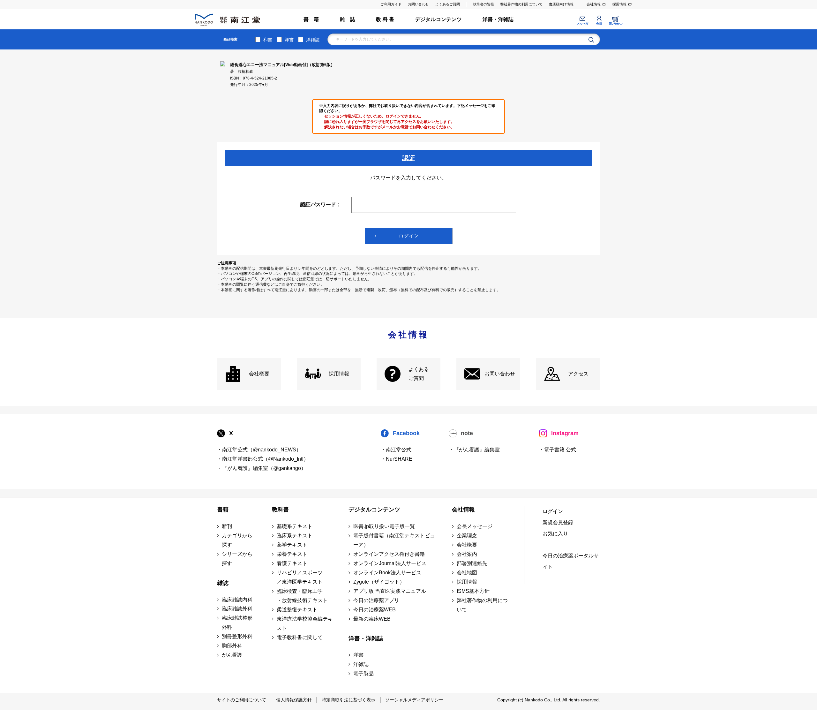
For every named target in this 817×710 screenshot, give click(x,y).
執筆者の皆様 (483, 4)
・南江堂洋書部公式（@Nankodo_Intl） (263, 459)
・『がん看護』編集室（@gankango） (261, 468)
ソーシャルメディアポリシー (414, 699)
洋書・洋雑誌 (498, 19)
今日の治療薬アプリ (376, 600)
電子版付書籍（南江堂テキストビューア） (394, 540)
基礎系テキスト (294, 526)
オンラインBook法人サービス (387, 572)
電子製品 (363, 673)
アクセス (578, 373)
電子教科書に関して (300, 637)
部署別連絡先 (472, 563)
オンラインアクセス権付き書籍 (389, 554)
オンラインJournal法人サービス (389, 563)
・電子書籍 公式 (557, 449)
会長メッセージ (474, 526)
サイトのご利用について (241, 699)
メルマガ (582, 23)
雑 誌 (348, 19)
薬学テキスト (292, 545)
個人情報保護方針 (294, 699)
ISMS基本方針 (473, 591)
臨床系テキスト (294, 535)
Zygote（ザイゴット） (379, 582)
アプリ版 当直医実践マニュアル (389, 591)
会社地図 (467, 572)
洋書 (289, 39)
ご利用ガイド (390, 4)
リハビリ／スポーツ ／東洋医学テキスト (300, 577)
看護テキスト (292, 563)
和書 (267, 39)
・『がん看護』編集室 (474, 449)
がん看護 (232, 655)
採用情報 (619, 4)
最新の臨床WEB (372, 619)
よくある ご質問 (418, 373)
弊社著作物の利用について (521, 4)
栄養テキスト (292, 554)
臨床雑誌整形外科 (237, 622)
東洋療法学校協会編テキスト (305, 623)
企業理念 (467, 535)
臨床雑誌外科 (237, 608)
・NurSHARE (396, 459)
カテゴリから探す (237, 540)
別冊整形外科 (237, 636)
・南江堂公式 (396, 449)
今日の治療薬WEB (374, 609)
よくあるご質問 (447, 4)
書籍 (223, 509)
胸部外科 (232, 645)
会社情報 (594, 4)
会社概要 (259, 373)
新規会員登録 (558, 522)
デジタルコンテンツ (438, 19)
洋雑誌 (312, 39)
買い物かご (616, 23)
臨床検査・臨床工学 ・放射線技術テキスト (302, 595)
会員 (599, 23)
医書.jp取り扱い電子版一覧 (384, 526)
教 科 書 (385, 19)
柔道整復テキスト (297, 609)
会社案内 (467, 554)
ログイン (553, 511)
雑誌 (223, 583)
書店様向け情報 (561, 4)
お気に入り (555, 533)
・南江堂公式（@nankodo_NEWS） (259, 449)
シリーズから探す (237, 558)
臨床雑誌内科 (237, 599)
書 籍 (311, 19)
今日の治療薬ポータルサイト (571, 561)
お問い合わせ (418, 4)
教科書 (280, 509)
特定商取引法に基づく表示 (348, 699)
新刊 (227, 526)
